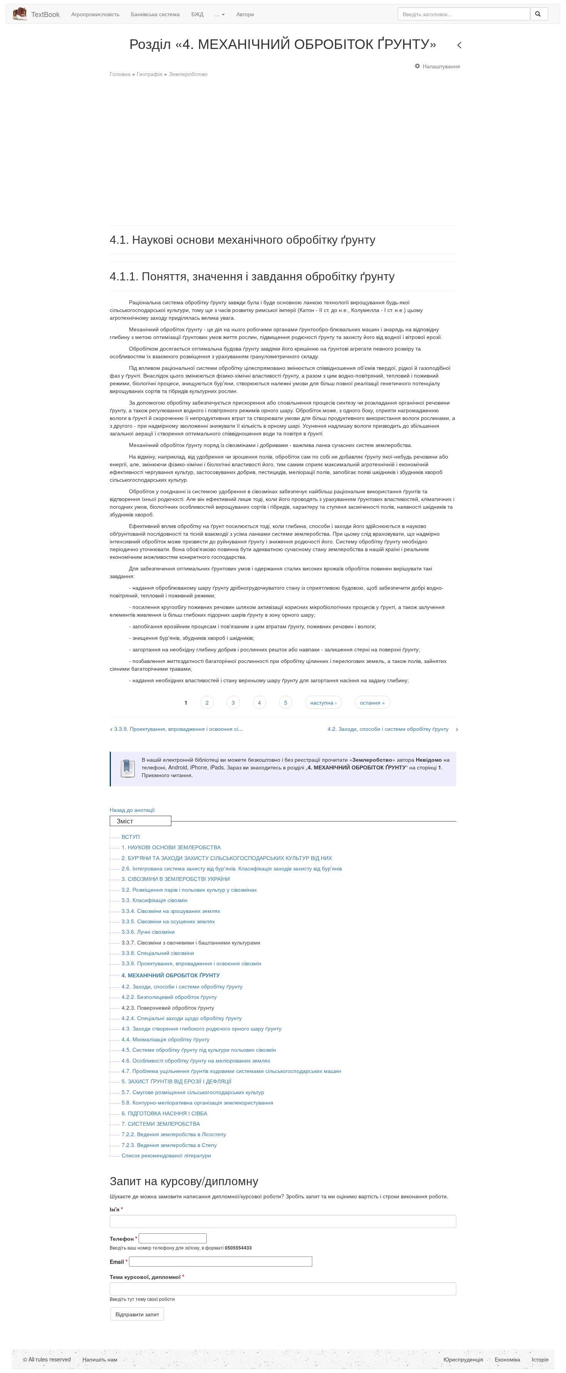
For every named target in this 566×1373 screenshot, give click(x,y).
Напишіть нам (99, 1359)
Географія (149, 74)
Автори (245, 14)
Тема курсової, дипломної (147, 1276)
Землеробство (188, 74)
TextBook (45, 14)
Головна (120, 74)
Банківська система (155, 14)
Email (118, 1261)
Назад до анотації (132, 809)
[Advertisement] (283, 148)
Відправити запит (137, 1314)
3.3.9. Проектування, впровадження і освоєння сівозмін (184, 728)
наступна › (323, 702)
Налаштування (441, 66)
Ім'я (116, 1209)
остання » (372, 702)
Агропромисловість (95, 14)
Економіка (507, 1359)
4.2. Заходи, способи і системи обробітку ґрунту (388, 728)
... (218, 14)
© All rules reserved (47, 1359)
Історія (540, 1359)
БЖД (197, 14)
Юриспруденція (463, 1359)
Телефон (123, 1238)
